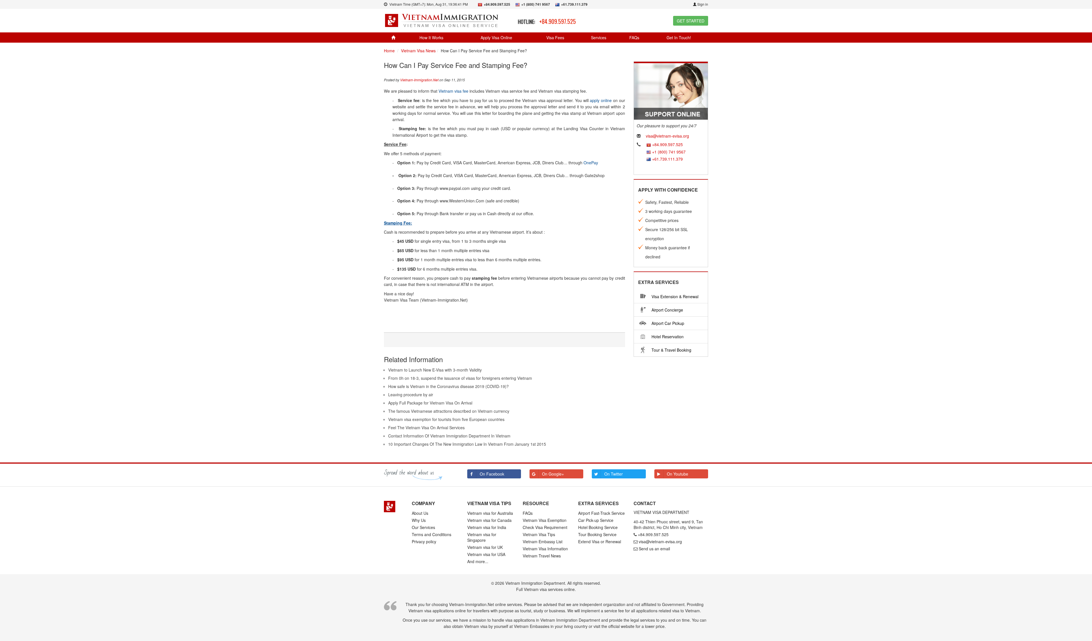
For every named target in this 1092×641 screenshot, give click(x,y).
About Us (420, 513)
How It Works (431, 37)
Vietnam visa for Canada (489, 520)
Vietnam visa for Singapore (481, 537)
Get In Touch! (679, 37)
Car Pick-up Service (595, 520)
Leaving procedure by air (410, 394)
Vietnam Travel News (542, 556)
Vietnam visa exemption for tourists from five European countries (446, 419)
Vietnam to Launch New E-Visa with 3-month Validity (435, 370)
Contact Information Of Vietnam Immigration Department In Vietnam (449, 436)
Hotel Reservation (668, 336)
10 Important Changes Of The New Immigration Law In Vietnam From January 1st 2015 (467, 444)
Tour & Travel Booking (671, 350)
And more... (477, 561)
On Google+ (553, 474)
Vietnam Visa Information (545, 548)
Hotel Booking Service (598, 527)
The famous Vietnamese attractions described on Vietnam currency (448, 411)
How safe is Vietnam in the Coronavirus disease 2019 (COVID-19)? (448, 386)
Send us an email (654, 548)
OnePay (591, 162)
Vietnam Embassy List (542, 541)
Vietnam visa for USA (486, 554)
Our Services (423, 527)
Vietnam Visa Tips (539, 534)
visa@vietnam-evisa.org (667, 136)
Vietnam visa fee (453, 91)
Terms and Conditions (431, 534)
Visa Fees (555, 37)
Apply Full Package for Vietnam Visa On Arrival (430, 403)
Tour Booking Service (597, 534)
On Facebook (492, 474)
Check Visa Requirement (545, 527)
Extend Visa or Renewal (599, 541)
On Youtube (677, 474)
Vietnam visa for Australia (490, 513)
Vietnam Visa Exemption (544, 520)
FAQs (634, 37)
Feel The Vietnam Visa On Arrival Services (426, 427)
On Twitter (613, 474)
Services (598, 37)
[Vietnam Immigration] (393, 506)
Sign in (702, 4)
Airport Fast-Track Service (601, 513)
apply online (601, 100)
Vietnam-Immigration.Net (419, 79)
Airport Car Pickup (668, 323)
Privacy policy (424, 541)
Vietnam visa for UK (485, 547)
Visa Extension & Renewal (675, 296)
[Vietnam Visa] (442, 20)
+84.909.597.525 (557, 21)
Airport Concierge (667, 310)
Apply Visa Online (496, 37)
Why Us (419, 520)
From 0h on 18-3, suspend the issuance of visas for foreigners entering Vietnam (460, 378)
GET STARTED (690, 21)
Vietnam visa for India (486, 527)
